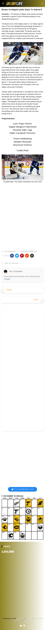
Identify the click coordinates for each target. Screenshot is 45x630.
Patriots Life (17, 620)
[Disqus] (22, 340)
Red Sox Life (38, 618)
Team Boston (27, 620)
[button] (12, 256)
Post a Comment (11, 263)
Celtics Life (29, 618)
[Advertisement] (22, 223)
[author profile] (5, 271)
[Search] (42, 3)
